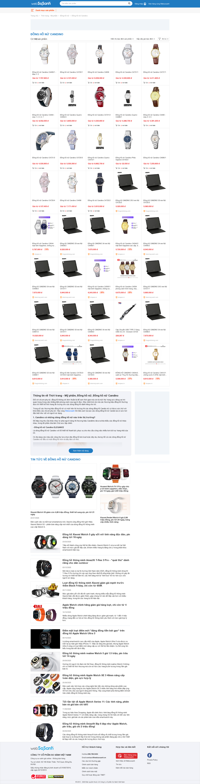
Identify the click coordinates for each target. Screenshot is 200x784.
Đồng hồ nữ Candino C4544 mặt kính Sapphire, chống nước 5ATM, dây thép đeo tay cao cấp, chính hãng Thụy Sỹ (44, 247)
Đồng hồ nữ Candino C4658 (98, 72)
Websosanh (70, 411)
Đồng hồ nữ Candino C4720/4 (43, 200)
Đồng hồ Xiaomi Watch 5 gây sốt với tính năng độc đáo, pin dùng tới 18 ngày (96, 536)
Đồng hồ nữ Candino (80, 16)
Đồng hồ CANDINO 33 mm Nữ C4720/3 (154, 201)
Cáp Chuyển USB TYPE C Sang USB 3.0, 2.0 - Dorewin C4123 (127, 331)
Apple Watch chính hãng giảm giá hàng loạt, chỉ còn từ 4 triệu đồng (94, 606)
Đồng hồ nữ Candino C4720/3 (71, 158)
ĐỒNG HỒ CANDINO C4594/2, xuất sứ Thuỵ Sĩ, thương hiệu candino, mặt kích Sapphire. (127, 375)
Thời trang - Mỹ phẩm (49, 16)
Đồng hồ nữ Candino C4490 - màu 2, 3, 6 (154, 116)
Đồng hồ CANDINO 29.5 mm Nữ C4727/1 (155, 288)
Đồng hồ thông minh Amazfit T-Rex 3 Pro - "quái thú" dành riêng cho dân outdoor (95, 561)
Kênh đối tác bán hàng (124, 768)
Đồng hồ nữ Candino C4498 (70, 200)
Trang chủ (34, 16)
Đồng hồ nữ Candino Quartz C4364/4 (71, 116)
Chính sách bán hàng (90, 764)
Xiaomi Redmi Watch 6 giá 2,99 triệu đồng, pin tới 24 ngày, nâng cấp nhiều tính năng (115, 519)
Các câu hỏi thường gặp (91, 761)
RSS (149, 763)
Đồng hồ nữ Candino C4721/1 (127, 72)
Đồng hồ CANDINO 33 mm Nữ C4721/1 (71, 288)
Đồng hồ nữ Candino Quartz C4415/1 (98, 159)
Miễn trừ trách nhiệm (90, 768)
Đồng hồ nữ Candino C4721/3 (43, 158)
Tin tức (119, 764)
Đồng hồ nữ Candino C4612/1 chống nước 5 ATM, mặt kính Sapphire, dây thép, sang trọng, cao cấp (155, 376)
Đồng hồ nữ (64, 16)
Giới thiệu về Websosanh (125, 761)
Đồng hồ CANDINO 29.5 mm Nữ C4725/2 (127, 201)
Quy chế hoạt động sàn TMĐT (93, 775)
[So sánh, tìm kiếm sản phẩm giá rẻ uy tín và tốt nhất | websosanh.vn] (41, 3)
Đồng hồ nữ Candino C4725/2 (99, 200)
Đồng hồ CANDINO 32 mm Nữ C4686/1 (43, 374)
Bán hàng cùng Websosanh (159, 4)
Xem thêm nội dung (81, 451)
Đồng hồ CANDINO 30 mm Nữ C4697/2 (43, 331)
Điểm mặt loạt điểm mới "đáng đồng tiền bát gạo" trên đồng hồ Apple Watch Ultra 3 (93, 632)
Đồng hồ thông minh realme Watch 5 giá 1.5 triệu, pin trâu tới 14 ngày (95, 654)
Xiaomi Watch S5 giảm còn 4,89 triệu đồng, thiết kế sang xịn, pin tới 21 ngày (62, 513)
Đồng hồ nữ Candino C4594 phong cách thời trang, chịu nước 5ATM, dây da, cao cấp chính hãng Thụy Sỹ (127, 290)
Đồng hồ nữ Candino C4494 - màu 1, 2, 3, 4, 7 (43, 116)
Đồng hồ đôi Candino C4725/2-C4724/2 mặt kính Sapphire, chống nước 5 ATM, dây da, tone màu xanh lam (72, 376)
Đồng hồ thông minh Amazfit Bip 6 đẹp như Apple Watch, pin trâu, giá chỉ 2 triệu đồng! (94, 725)
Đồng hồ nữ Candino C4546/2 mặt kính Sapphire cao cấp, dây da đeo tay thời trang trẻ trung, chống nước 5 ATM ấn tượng (128, 247)
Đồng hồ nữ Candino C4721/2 (99, 115)
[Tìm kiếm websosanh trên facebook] (149, 755)
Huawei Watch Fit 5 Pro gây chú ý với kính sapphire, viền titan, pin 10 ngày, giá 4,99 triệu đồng (114, 488)
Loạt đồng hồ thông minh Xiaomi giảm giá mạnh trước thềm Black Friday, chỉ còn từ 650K (93, 584)
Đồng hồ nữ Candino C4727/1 (154, 72)
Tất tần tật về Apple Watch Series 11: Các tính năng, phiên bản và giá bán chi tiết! (95, 703)
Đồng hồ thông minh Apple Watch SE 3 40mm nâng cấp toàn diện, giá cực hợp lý (93, 676)
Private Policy (152, 760)
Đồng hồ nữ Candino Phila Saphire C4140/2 (126, 159)
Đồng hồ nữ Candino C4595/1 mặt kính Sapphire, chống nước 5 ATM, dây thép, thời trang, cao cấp (100, 290)
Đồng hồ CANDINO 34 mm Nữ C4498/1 (99, 245)
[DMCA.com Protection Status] (56, 776)
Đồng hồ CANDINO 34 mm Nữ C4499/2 (154, 245)
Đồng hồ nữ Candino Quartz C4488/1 (126, 116)
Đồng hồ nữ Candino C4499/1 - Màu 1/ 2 (44, 73)
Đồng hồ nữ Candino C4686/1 (154, 158)
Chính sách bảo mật (89, 771)
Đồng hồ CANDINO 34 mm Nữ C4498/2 (43, 288)
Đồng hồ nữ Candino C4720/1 (71, 72)
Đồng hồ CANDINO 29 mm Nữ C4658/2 (71, 245)
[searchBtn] (129, 3)
